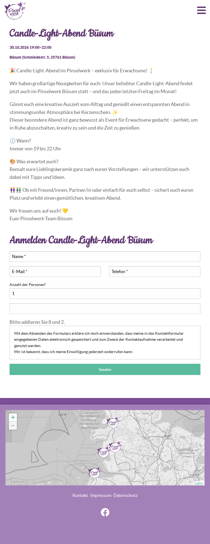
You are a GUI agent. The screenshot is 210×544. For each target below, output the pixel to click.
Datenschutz (125, 495)
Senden (105, 369)
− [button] (13, 425)
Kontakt (80, 495)
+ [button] (13, 417)
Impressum (100, 495)
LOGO (15, 11)
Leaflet (198, 483)
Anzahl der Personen (28, 284)
